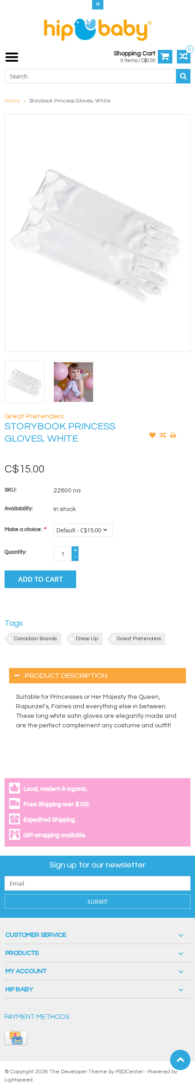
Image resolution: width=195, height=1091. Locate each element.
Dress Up (87, 639)
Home (12, 101)
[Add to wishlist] (152, 436)
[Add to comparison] (163, 436)
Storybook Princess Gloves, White (70, 101)
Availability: (19, 508)
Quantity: (16, 552)
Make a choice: (25, 529)
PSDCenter (129, 1072)
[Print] (173, 436)
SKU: (11, 490)
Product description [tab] (66, 675)
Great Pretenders (34, 416)
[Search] (183, 76)
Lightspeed (19, 1080)
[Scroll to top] (180, 1060)
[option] (24, 382)
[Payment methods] (16, 1038)
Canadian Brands (35, 639)
